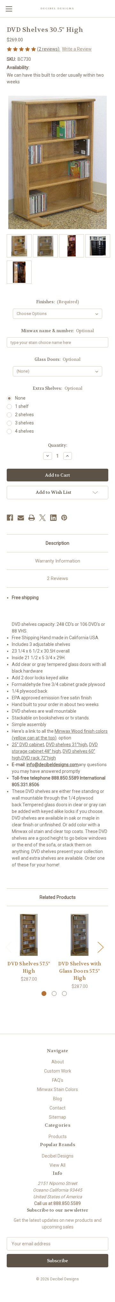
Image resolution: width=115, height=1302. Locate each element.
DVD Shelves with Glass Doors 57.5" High (79, 971)
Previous (8, 947)
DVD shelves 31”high (66, 744)
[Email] (21, 517)
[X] (42, 517)
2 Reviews (57, 578)
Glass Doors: (57, 359)
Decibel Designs (57, 1155)
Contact (57, 1107)
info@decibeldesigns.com (53, 764)
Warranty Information (57, 561)
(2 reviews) (48, 49)
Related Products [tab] (58, 897)
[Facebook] (10, 517)
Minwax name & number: (57, 330)
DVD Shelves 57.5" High (28, 967)
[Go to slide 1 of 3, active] (44, 993)
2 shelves (24, 414)
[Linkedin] (53, 517)
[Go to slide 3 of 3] (64, 993)
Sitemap (57, 1117)
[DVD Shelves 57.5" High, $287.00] (29, 935)
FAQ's (57, 1080)
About (57, 1061)
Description (57, 543)
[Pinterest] (64, 517)
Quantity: (57, 445)
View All (57, 1165)
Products (58, 1136)
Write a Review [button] (77, 49)
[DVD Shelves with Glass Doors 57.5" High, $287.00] (79, 935)
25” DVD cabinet (28, 744)
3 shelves (24, 422)
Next (100, 947)
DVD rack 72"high (38, 757)
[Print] (31, 517)
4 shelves (24, 431)
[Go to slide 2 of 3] (54, 993)
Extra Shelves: (57, 388)
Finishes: (57, 301)
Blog (57, 1098)
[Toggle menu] (9, 9)
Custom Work (57, 1071)
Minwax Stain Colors (57, 1089)
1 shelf (22, 406)
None (20, 398)
